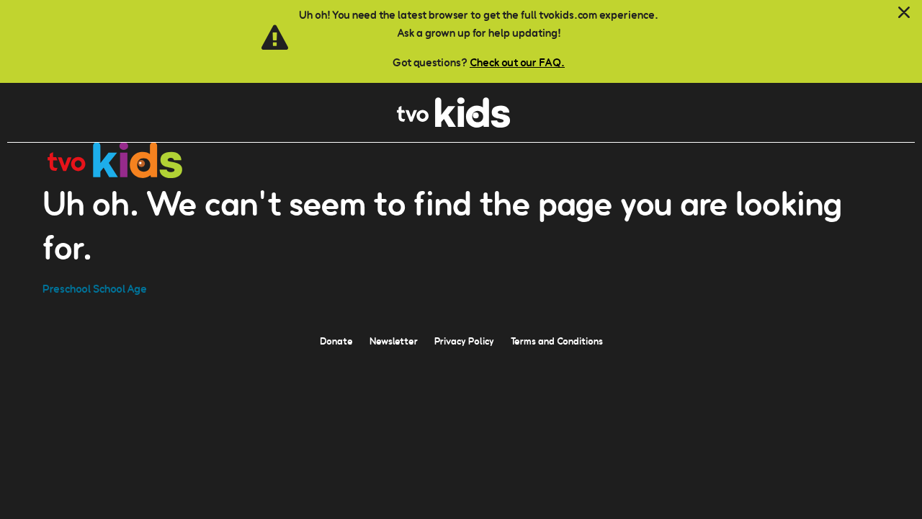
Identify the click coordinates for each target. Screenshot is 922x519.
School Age (120, 288)
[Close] (904, 13)
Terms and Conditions (557, 340)
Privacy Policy (464, 340)
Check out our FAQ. (517, 62)
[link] (453, 123)
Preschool (66, 288)
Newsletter (394, 340)
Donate (336, 340)
